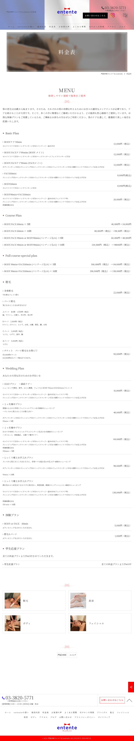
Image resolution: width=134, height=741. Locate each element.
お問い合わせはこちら (95, 15)
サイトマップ (104, 717)
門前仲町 (62, 654)
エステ (73, 654)
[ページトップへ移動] (129, 700)
